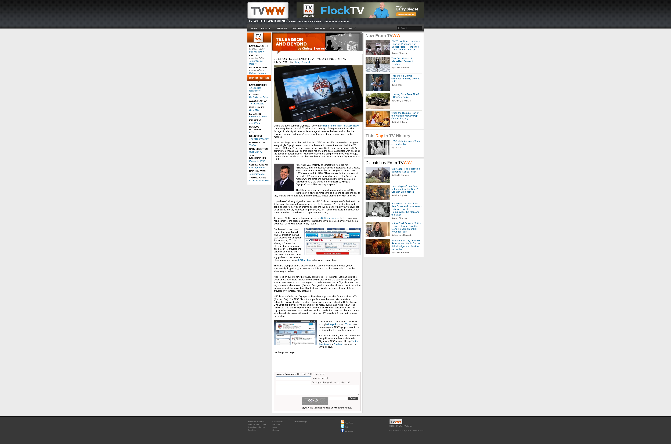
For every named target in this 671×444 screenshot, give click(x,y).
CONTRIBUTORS (300, 28)
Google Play (333, 324)
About (274, 427)
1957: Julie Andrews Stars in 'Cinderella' (405, 142)
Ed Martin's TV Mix (258, 116)
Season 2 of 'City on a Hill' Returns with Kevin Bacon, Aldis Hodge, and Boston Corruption (405, 244)
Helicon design (300, 422)
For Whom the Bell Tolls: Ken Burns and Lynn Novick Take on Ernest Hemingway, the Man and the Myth (406, 209)
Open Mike (254, 110)
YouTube (338, 344)
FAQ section (304, 260)
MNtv (251, 132)
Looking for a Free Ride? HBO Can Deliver (405, 95)
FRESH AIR (281, 28)
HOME (254, 28)
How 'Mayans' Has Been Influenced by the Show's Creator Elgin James (405, 189)
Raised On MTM (257, 161)
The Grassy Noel (257, 174)
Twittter (354, 341)
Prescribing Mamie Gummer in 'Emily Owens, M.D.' (405, 78)
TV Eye (252, 145)
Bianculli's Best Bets (256, 422)
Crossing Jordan (257, 167)
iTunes (348, 324)
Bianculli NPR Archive (257, 424)
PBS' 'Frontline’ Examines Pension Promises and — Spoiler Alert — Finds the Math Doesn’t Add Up (405, 45)
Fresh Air (252, 430)
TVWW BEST (319, 28)
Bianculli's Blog (256, 52)
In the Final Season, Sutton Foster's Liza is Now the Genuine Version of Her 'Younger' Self (406, 227)
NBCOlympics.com (329, 218)
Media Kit (276, 424)
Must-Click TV (255, 152)
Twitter (347, 427)
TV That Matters (256, 104)
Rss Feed (348, 423)
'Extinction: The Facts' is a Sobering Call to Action (405, 170)
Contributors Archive (259, 180)
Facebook (324, 344)
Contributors (277, 422)
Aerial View (254, 123)
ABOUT (352, 28)
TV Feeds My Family (258, 139)
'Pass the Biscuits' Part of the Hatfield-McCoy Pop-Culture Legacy (405, 115)
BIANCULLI (266, 28)
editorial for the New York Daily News (340, 125)
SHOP (341, 28)
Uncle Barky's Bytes (258, 97)
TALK (331, 28)
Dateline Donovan (257, 73)
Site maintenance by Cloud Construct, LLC (406, 431)
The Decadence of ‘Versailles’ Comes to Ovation (402, 61)
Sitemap (275, 430)
